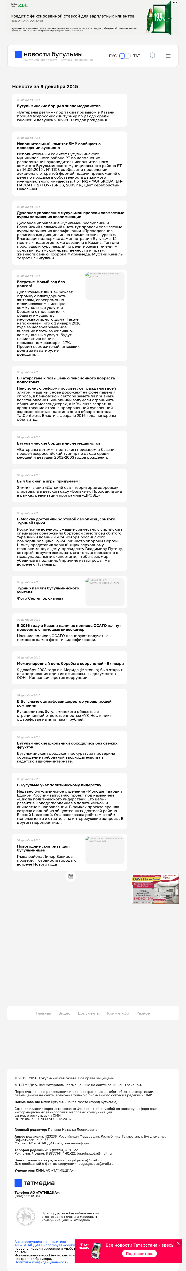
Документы (89, 1013)
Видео (64, 1013)
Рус (113, 55)
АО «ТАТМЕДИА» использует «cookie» (46, 1245)
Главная (43, 1013)
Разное (143, 1013)
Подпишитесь (139, 1253)
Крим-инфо (118, 1013)
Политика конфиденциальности (42, 1262)
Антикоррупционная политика (40, 1241)
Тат (136, 55)
